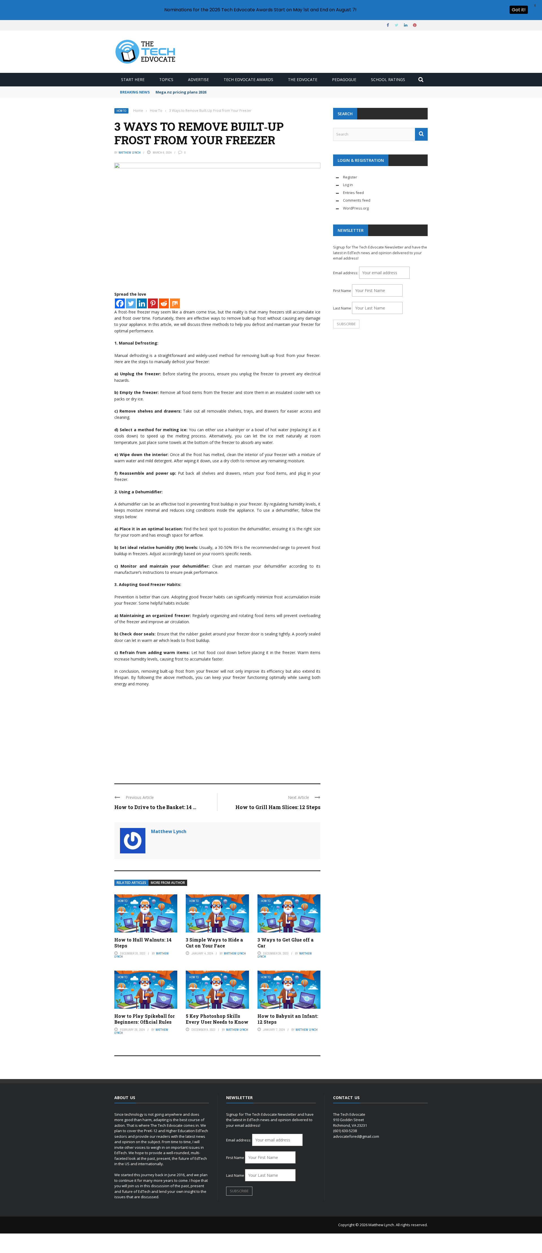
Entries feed (353, 192)
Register (350, 177)
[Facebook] (120, 303)
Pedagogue (344, 79)
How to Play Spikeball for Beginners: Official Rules (144, 1019)
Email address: (346, 272)
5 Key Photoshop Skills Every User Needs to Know (217, 1019)
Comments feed (356, 200)
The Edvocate (302, 79)
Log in (348, 184)
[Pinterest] (153, 303)
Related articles (131, 882)
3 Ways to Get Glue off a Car (285, 943)
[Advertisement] (217, 732)
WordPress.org (356, 208)
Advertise (198, 79)
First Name (342, 290)
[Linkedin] (142, 303)
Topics (166, 79)
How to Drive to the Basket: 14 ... (155, 807)
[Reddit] (164, 303)
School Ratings (388, 79)
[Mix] (175, 303)
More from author (168, 882)
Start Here (133, 79)
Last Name (342, 308)
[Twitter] (131, 303)
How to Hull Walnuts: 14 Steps (143, 943)
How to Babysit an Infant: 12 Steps (287, 1019)
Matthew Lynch (130, 152)
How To (121, 111)
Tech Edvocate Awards (248, 79)
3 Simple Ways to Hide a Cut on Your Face (214, 943)
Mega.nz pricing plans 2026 (181, 92)
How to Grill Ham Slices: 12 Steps (277, 807)
